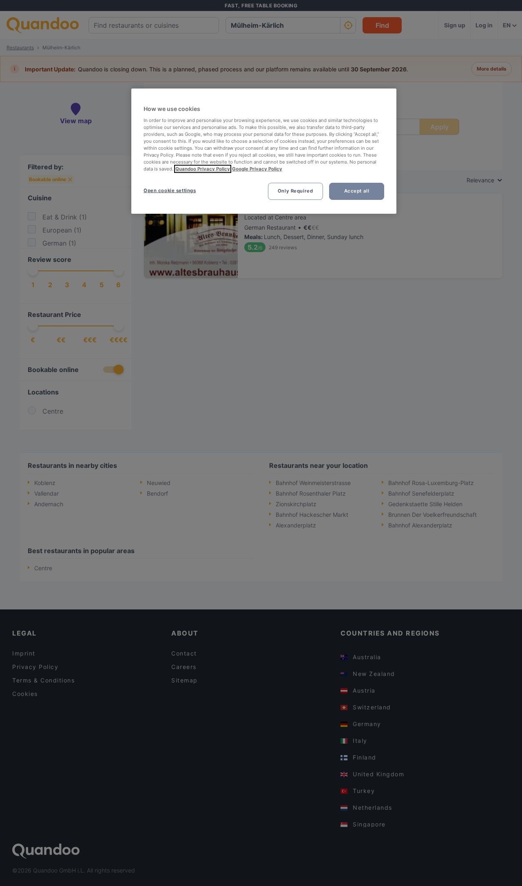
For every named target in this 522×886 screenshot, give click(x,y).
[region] (263, 151)
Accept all (356, 191)
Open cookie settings (170, 190)
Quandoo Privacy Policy (202, 169)
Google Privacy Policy (257, 169)
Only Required (295, 191)
